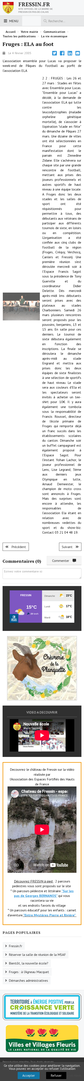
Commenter (62, 560)
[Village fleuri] (42, 1038)
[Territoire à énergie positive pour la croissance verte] (42, 1007)
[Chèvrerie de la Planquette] (42, 668)
